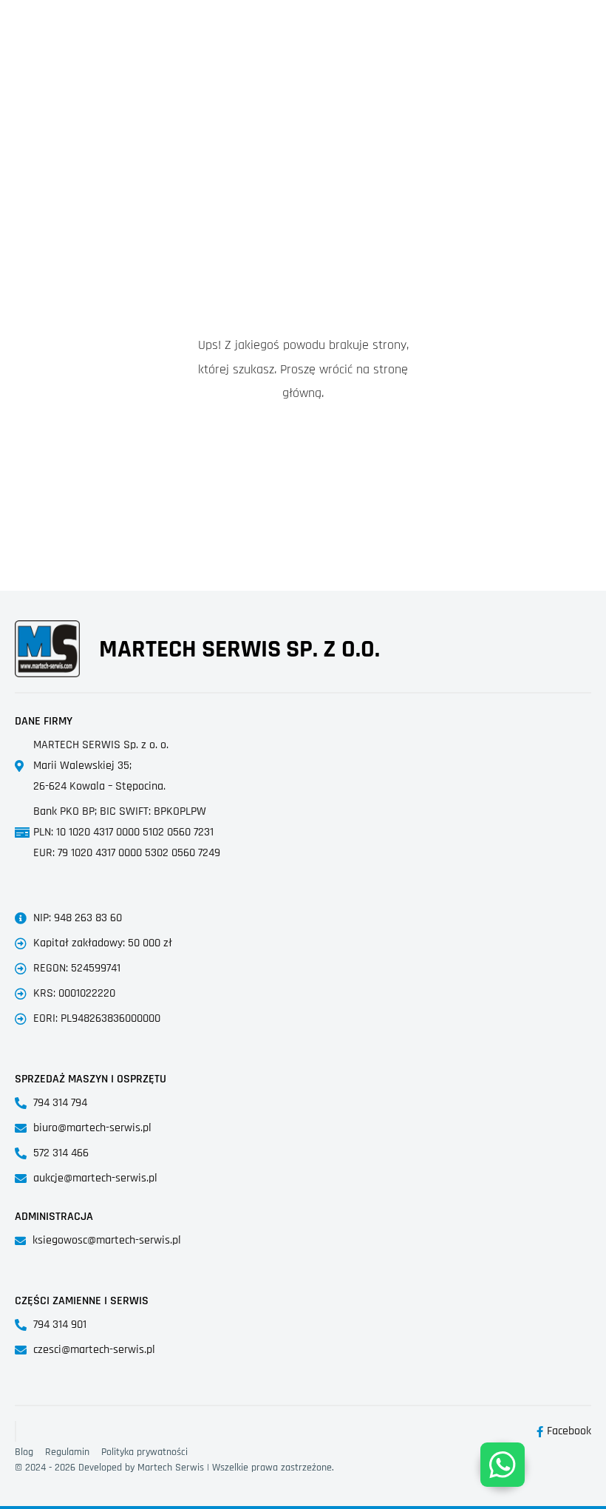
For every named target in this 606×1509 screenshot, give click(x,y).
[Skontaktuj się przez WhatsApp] (502, 1464)
